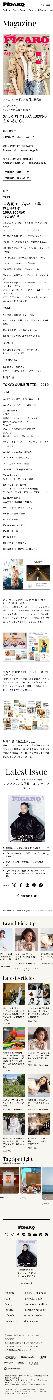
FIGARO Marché (33, 1315)
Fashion (6, 10)
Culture (32, 10)
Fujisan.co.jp (27, 150)
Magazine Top (29, 895)
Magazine (28, 910)
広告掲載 (8, 1335)
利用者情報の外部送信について (17, 1350)
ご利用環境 (9, 1346)
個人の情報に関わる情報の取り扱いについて (23, 1342)
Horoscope (10, 1321)
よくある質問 (33, 1335)
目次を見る (8, 131)
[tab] (15, 968)
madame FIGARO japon (12, 910)
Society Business (35, 1292)
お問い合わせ (20, 1335)
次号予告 (7, 137)
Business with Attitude (37, 1304)
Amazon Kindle (11, 162)
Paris (15, 10)
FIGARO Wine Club (34, 1309)
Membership (31, 1321)
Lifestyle (42, 10)
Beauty (23, 10)
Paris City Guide (33, 1298)
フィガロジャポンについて (27, 1346)
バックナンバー (24, 137)
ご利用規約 (9, 1339)
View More (25, 1283)
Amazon (7, 150)
